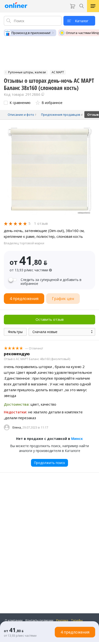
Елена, (17, 427)
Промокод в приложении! (31, 33)
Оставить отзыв (50, 319)
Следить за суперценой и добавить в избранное (51, 282)
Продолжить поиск (49, 462)
